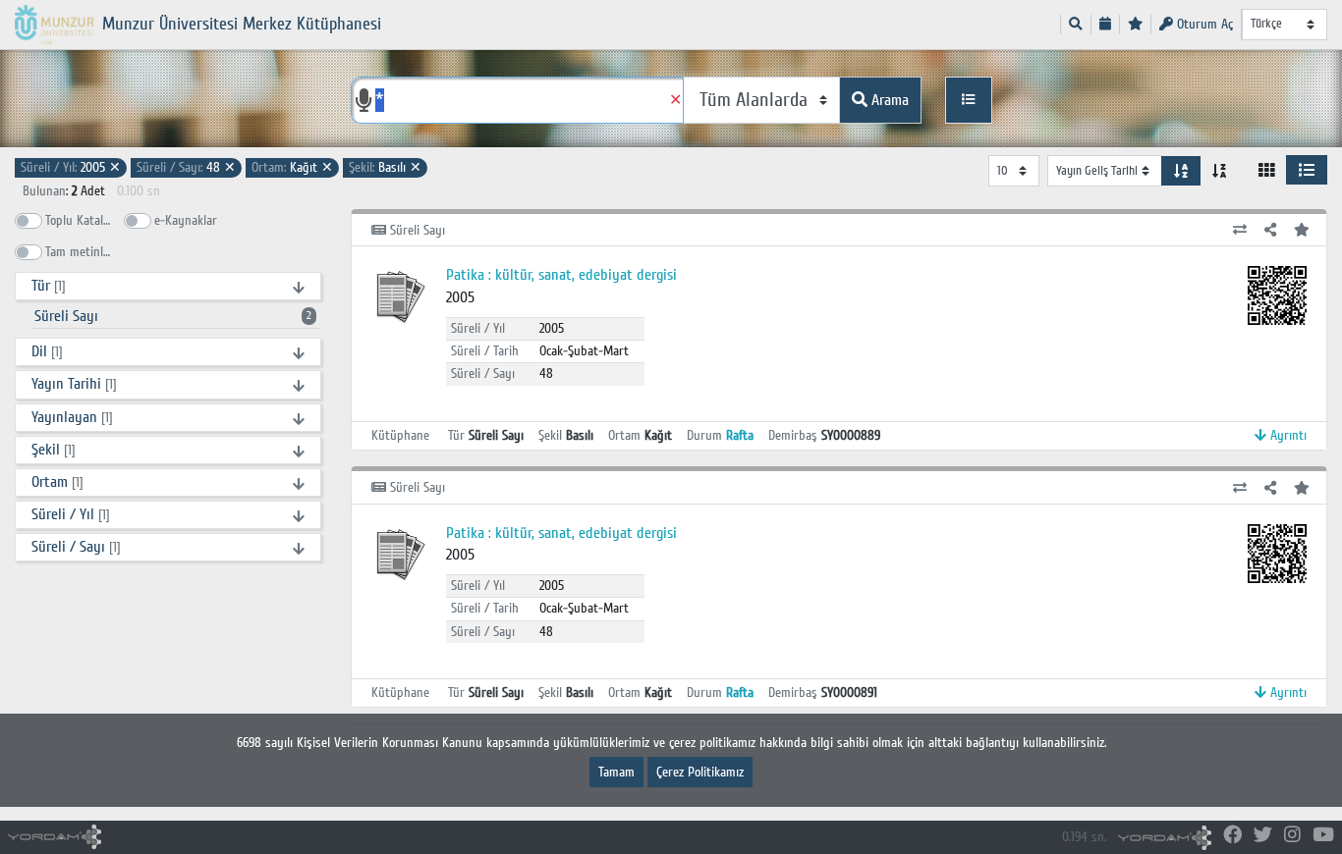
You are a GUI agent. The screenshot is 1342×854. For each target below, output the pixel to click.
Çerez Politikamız (700, 772)
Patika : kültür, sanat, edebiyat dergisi (561, 275)
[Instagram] (1292, 836)
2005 (71, 167)
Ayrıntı (1286, 435)
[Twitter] (1263, 836)
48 (186, 167)
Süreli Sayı (172, 316)
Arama (888, 100)
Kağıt (292, 167)
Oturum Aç (1203, 24)
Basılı (385, 167)
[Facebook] (1232, 836)
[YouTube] (1323, 836)
